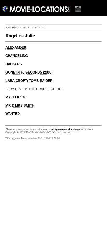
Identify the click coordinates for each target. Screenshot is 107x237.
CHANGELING (16, 56)
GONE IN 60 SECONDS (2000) (28, 72)
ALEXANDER (15, 47)
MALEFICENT (16, 97)
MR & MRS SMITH (19, 105)
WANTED (12, 114)
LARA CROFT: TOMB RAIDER (28, 81)
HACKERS (13, 64)
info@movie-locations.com (65, 129)
